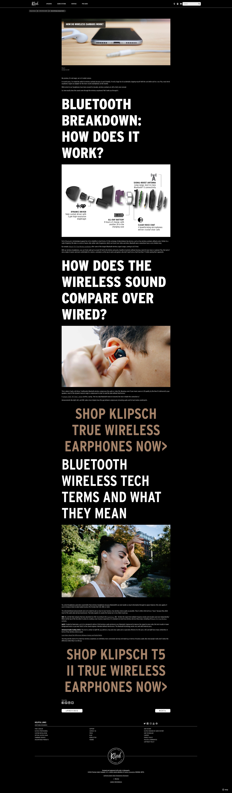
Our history (147, 729)
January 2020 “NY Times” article (72, 397)
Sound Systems (61, 4)
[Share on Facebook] (63, 703)
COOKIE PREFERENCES (116, 782)
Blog (90, 735)
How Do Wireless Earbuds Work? (57, 11)
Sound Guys (110, 617)
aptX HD (81, 624)
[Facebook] (148, 723)
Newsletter (92, 737)
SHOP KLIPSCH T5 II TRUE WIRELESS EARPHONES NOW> (116, 670)
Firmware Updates (40, 737)
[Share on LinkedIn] (69, 703)
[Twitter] (145, 723)
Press (91, 733)
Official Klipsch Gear (41, 735)
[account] (178, 3)
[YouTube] (154, 723)
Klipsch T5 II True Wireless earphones (80, 247)
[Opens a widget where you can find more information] (225, 790)
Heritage (73, 4)
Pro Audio (85, 4)
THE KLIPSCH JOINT (43, 11)
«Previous (72, 711)
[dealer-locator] (174, 3)
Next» (162, 711)
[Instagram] (151, 723)
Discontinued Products (42, 739)
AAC (101, 630)
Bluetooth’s (69, 241)
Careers (146, 735)
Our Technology (149, 733)
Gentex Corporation (130, 772)
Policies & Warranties (150, 739)
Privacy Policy (148, 737)
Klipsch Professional (41, 731)
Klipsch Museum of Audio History (154, 731)
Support (91, 729)
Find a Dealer (39, 729)
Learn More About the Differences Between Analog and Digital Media (82, 635)
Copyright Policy (149, 742)
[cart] (181, 3)
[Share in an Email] (72, 703)
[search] (199, 4)
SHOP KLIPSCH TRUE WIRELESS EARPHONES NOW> (116, 429)
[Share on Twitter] (66, 703)
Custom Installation (41, 733)
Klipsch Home (33, 11)
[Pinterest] (157, 723)
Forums (91, 739)
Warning (117, 779)
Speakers (49, 4)
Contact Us (92, 731)
